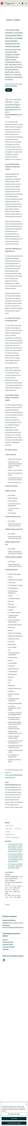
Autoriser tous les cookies (14, 1123)
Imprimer (5, 939)
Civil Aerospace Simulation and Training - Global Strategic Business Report (15, 866)
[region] (14, 1114)
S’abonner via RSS (7, 944)
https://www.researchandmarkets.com (12, 927)
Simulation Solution (10, 834)
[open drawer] (25, 3)
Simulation (8, 831)
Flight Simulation (9, 825)
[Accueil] (8, 3)
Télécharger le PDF (7, 942)
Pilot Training (18, 828)
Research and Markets (11, 86)
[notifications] (22, 3)
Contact (7, 904)
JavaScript (5, 949)
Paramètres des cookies (14, 1114)
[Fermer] (26, 1104)
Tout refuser (14, 1118)
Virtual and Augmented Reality (12, 837)
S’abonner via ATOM (8, 947)
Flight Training (9, 828)
